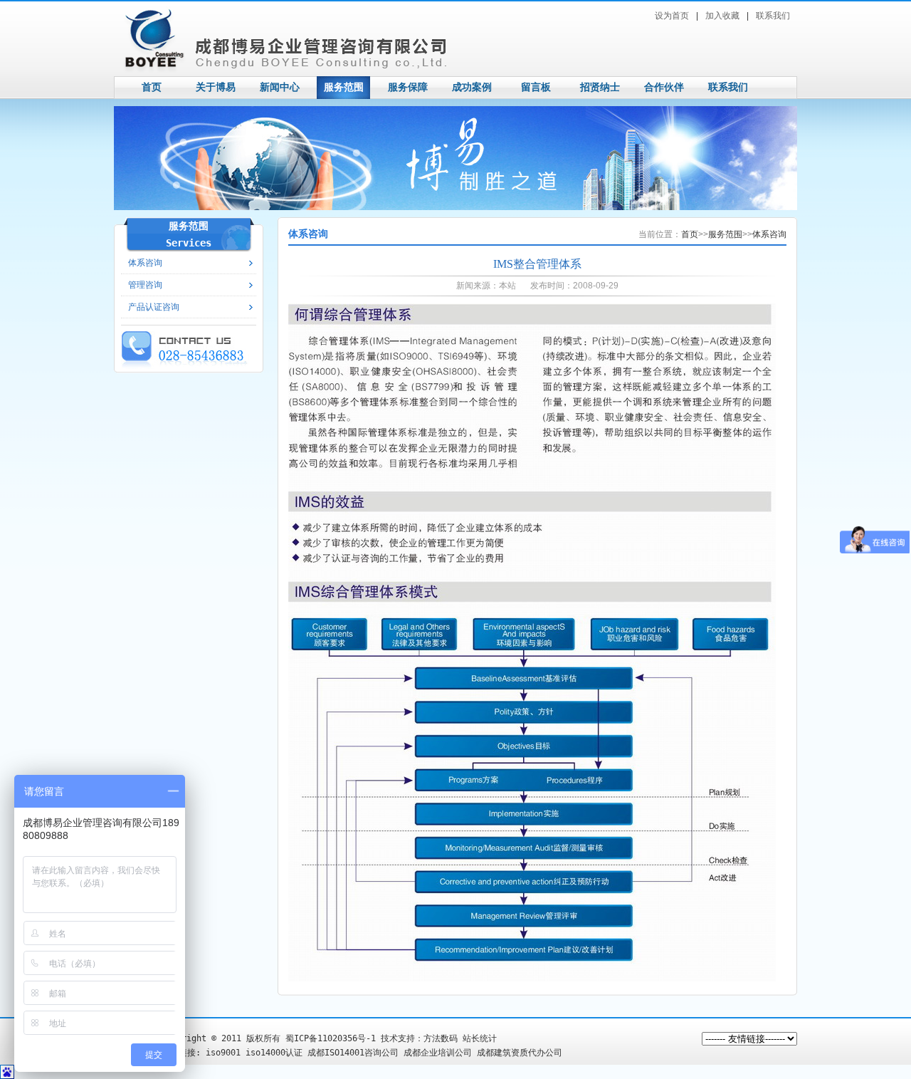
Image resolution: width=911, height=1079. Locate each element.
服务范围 (344, 87)
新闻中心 (280, 87)
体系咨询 (769, 234)
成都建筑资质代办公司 (519, 1053)
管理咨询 (145, 285)
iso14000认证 (274, 1053)
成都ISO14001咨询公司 (353, 1053)
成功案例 (472, 87)
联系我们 (773, 16)
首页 (152, 87)
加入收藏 (722, 16)
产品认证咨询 (153, 307)
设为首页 (672, 16)
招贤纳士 (600, 87)
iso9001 (223, 1053)
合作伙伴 (664, 87)
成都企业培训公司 (438, 1053)
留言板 (536, 87)
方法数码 (440, 1038)
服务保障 (408, 87)
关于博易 (216, 87)
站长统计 (480, 1038)
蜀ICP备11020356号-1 (330, 1038)
